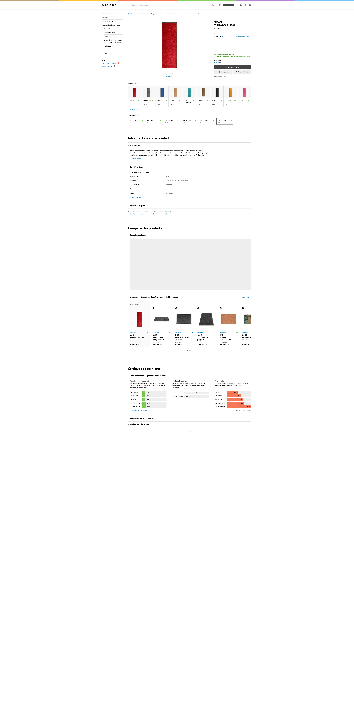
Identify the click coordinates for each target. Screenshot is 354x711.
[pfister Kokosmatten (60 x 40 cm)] (229, 317)
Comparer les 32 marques (138, 403)
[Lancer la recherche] (130, 5)
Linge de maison (107, 21)
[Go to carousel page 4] (191, 282)
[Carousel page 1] (165, 73)
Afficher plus (134, 109)
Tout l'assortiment (108, 14)
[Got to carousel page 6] (172, 73)
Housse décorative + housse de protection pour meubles (113, 41)
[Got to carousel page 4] (169, 73)
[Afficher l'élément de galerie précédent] (127, 45)
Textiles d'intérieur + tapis (111, 25)
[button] (232, 55)
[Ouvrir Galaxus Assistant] (236, 4)
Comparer (224, 72)
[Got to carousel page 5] (171, 73)
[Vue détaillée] (148, 392)
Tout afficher (244, 235)
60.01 (218, 21)
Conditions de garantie (160, 214)
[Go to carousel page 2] (188, 282)
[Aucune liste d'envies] (245, 4)
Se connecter (228, 5)
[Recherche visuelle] (213, 5)
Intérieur (105, 18)
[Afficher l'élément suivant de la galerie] (211, 45)
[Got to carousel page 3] (168, 73)
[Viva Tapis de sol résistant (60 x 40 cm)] (184, 317)
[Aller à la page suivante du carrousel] (248, 259)
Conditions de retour (137, 214)
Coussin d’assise (109, 29)
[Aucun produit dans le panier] (250, 4)
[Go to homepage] (109, 5)
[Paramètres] (219, 4)
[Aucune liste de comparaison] (241, 4)
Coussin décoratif (109, 33)
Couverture (107, 36)
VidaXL (216, 63)
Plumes (106, 50)
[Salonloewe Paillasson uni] (206, 259)
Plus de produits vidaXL (242, 35)
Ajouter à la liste (243, 72)
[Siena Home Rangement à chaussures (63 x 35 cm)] (161, 317)
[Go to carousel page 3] (190, 343)
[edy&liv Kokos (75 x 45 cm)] (251, 317)
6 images (169, 77)
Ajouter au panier (234, 67)
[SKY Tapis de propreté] (206, 317)
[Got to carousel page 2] (166, 73)
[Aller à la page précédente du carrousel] (131, 259)
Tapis (105, 54)
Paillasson (107, 46)
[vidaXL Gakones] (139, 259)
